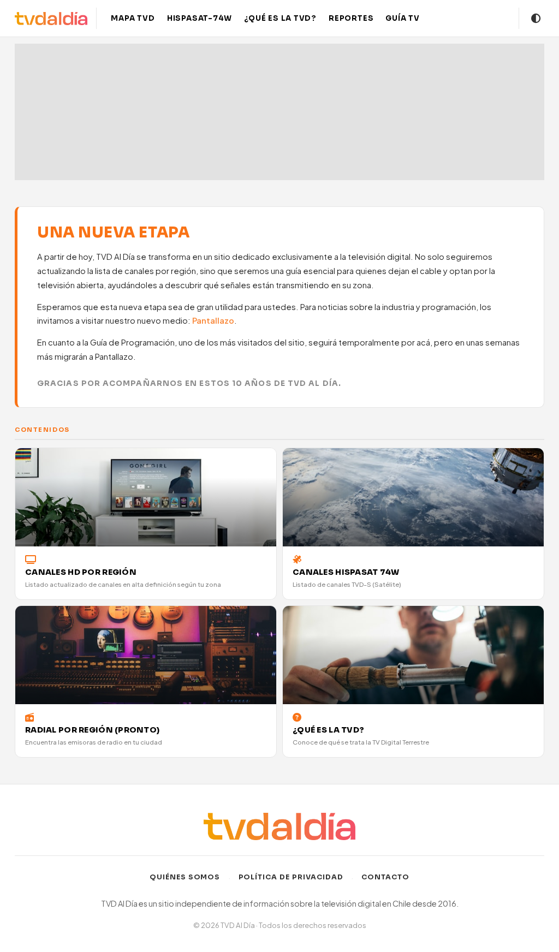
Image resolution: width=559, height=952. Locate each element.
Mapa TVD (132, 18)
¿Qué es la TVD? (280, 18)
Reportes (351, 18)
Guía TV (402, 18)
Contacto (385, 877)
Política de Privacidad (291, 877)
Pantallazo (213, 320)
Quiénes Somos (185, 877)
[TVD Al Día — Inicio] (51, 18)
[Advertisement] (279, 112)
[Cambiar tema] (536, 18)
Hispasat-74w (199, 18)
